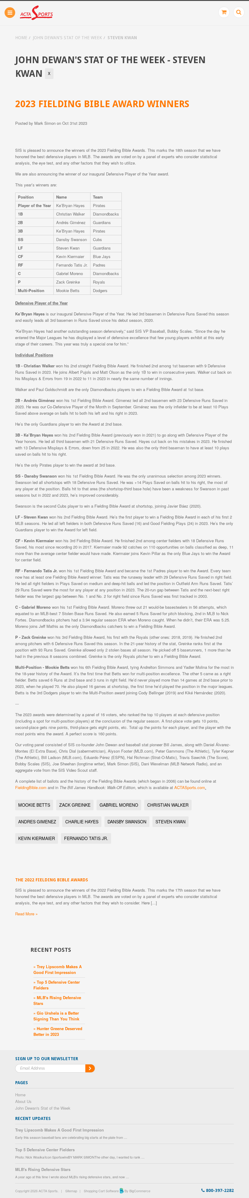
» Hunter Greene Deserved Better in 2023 (57, 1031)
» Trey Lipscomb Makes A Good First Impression (57, 969)
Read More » (26, 914)
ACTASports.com (189, 787)
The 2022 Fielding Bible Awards (51, 879)
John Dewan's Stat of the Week (67, 37)
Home (21, 37)
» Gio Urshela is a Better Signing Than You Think (56, 1016)
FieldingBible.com (30, 787)
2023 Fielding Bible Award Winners (102, 104)
